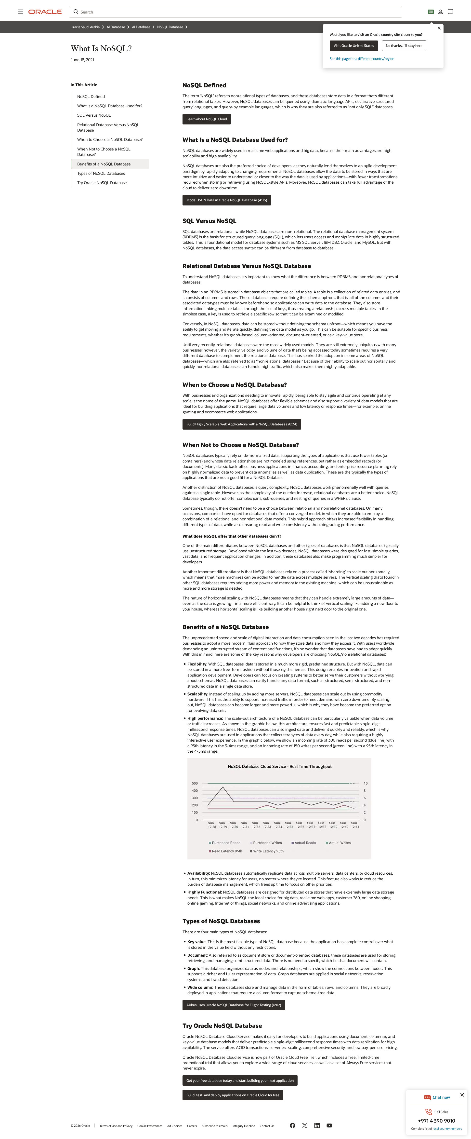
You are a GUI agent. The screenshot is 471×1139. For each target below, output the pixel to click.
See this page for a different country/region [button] (362, 58)
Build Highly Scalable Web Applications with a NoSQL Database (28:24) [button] (241, 424)
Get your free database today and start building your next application (240, 1080)
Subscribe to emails (215, 1126)
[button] (21, 12)
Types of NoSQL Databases (101, 173)
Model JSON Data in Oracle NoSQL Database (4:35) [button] (226, 200)
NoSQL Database (170, 27)
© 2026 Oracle (80, 1125)
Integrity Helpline (244, 1126)
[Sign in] (441, 12)
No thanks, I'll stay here (404, 45)
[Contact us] (450, 12)
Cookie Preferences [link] (149, 1126)
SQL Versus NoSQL (94, 115)
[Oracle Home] (45, 12)
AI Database (116, 27)
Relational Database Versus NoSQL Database (108, 127)
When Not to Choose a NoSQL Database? (104, 151)
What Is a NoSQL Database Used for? (109, 105)
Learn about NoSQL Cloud (206, 119)
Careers (192, 1126)
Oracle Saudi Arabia (85, 27)
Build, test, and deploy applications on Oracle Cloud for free (232, 1095)
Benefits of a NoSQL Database (104, 163)
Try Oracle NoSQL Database (102, 182)
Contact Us (267, 1126)
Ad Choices (174, 1126)
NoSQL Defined (91, 96)
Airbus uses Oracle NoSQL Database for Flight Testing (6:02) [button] (233, 1005)
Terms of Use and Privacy (116, 1126)
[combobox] (235, 12)
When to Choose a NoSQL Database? (110, 139)
